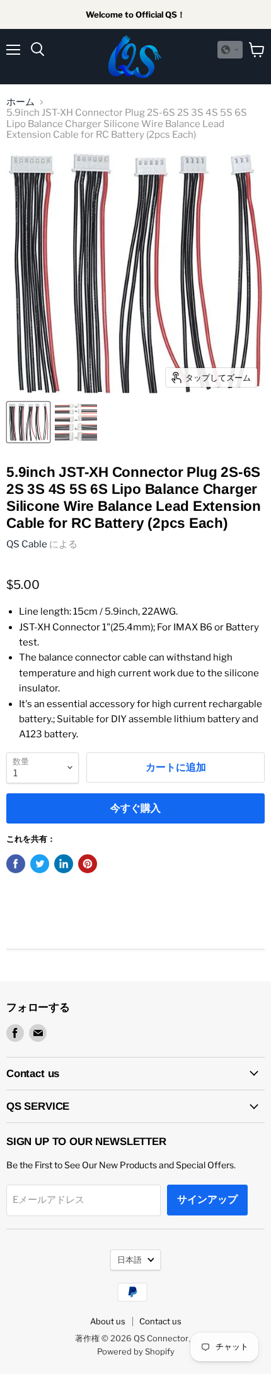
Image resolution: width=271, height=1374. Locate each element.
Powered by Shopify (136, 1351)
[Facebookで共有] (15, 863)
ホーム (20, 102)
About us (107, 1321)
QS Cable (26, 544)
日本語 (129, 1259)
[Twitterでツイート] (39, 863)
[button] (230, 50)
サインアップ (207, 1199)
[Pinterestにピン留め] (87, 863)
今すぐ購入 (135, 808)
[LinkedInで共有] (63, 863)
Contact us (160, 1321)
